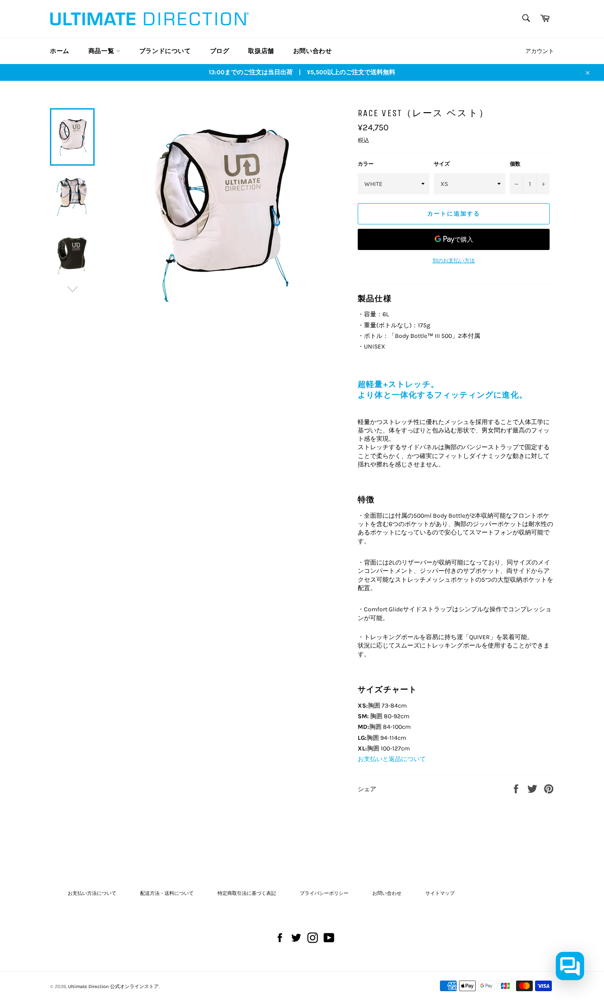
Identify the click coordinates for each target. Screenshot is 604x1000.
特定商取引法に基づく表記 (247, 893)
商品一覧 (102, 51)
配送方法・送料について (167, 893)
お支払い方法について (92, 893)
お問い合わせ (312, 51)
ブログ (219, 51)
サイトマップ (440, 893)
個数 (515, 164)
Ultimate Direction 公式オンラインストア (113, 986)
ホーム (59, 51)
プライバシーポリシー (324, 893)
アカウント (539, 51)
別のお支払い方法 (453, 261)
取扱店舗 (261, 51)
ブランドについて (165, 51)
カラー (366, 164)
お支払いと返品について (392, 759)
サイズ (442, 164)
